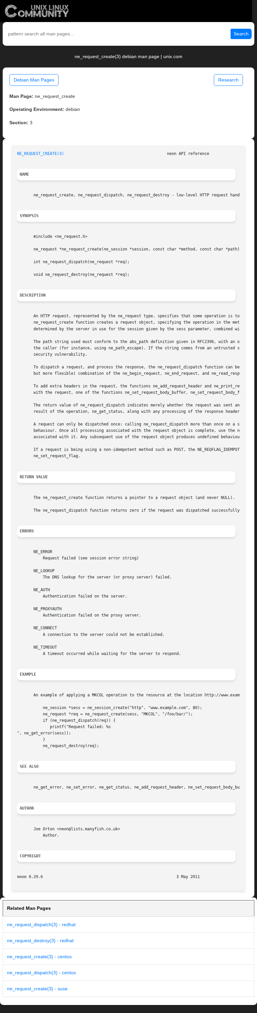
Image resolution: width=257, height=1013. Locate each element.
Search (241, 33)
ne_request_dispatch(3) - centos (41, 972)
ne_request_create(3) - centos (39, 956)
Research (228, 79)
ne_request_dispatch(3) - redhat (41, 924)
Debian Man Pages (34, 79)
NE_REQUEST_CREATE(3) (40, 153)
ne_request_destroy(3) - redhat (40, 940)
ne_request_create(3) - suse (37, 988)
